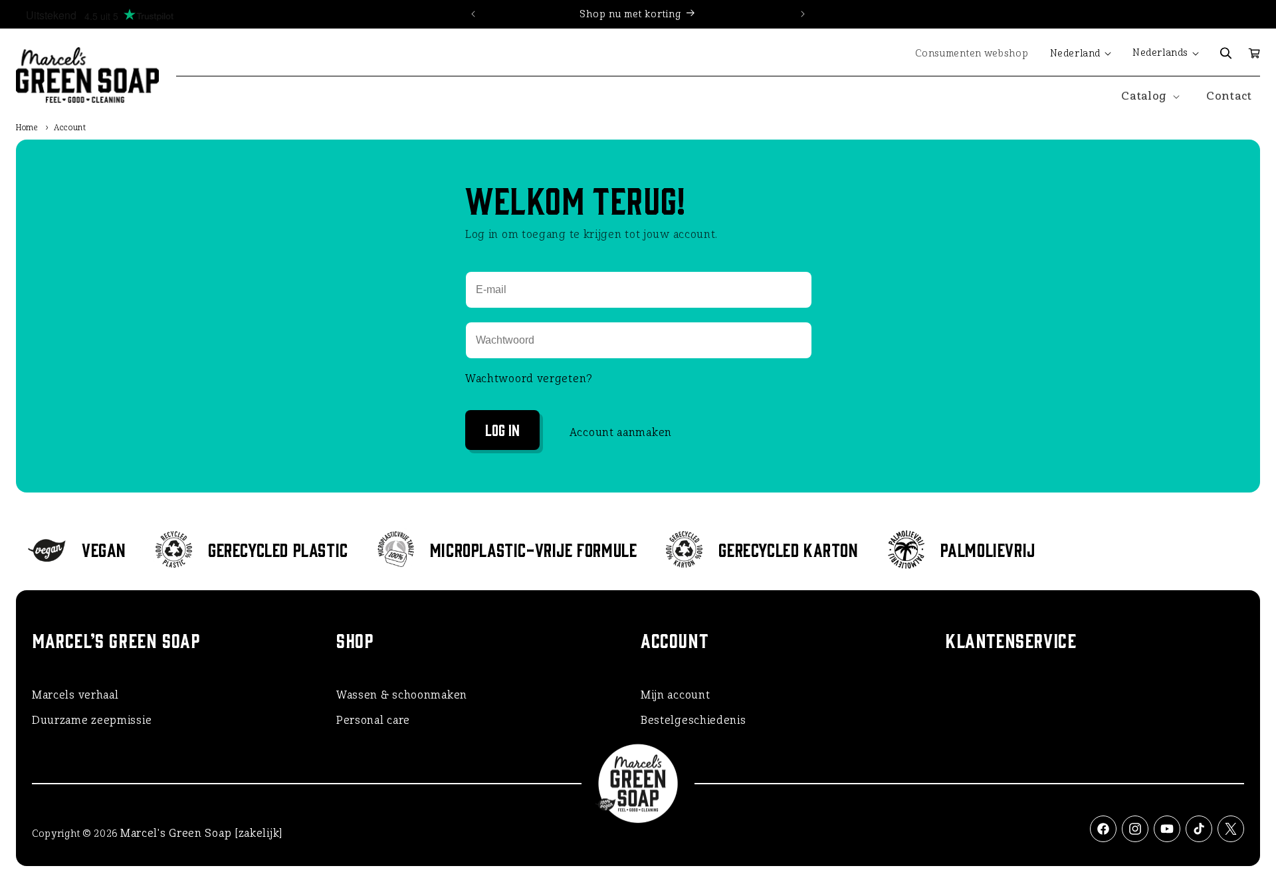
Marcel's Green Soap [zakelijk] (201, 833)
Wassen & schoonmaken (401, 695)
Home (27, 127)
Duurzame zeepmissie (92, 720)
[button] (1226, 53)
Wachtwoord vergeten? (529, 378)
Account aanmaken (621, 432)
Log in (502, 429)
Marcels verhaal (75, 695)
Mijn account (675, 695)
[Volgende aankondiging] (802, 14)
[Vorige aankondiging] (473, 14)
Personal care (373, 720)
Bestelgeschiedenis (693, 720)
